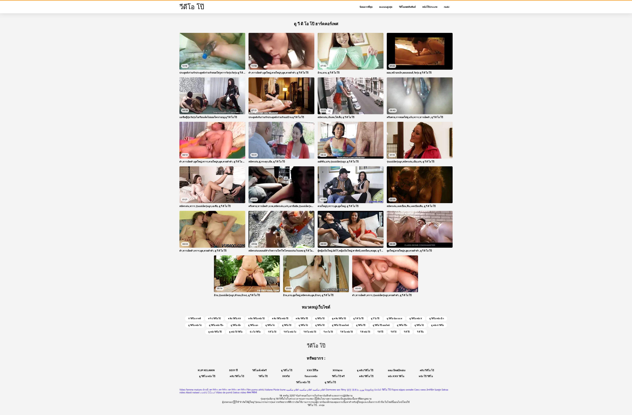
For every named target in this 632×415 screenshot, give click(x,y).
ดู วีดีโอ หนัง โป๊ (207, 376)
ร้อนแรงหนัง (310, 376)
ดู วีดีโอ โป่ (303, 325)
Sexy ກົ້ (233, 370)
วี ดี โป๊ (407, 332)
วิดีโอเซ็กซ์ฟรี (259, 370)
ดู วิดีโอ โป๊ (286, 370)
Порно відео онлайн (402, 389)
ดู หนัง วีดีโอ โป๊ (215, 332)
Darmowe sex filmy (336, 389)
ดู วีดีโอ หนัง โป (195, 325)
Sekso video (239, 392)
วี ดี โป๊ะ (420, 332)
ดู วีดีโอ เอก (253, 325)
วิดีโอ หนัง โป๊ (303, 382)
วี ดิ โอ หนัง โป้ (346, 332)
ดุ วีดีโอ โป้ (320, 318)
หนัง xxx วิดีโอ (396, 376)
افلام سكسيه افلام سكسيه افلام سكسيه (305, 389)
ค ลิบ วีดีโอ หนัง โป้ (256, 318)
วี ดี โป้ (393, 332)
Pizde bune (279, 389)
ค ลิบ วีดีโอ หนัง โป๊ (280, 318)
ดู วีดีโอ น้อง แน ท (394, 318)
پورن (362, 389)
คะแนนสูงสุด (385, 6)
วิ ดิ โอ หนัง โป (290, 332)
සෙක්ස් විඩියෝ (207, 392)
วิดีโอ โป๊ (263, 376)
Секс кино (420, 389)
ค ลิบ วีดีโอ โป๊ (302, 318)
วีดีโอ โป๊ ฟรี (338, 376)
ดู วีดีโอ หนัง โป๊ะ (216, 325)
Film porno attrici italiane (260, 389)
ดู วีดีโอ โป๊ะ (402, 325)
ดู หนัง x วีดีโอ (437, 325)
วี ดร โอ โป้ (328, 332)
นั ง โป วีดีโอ (255, 332)
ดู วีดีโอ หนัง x (415, 318)
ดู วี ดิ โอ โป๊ (358, 318)
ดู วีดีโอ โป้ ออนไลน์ (340, 325)
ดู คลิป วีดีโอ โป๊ (365, 370)
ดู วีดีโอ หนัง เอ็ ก (436, 318)
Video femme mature (190, 389)
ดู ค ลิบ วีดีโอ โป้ (339, 318)
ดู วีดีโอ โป (270, 325)
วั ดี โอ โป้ (272, 332)
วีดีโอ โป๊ (386, 389)
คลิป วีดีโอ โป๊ (366, 376)
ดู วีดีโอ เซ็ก (236, 325)
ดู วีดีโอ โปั (286, 325)
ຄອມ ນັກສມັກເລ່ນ (396, 370)
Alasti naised (192, 392)
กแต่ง (446, 6)
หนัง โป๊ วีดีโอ (426, 376)
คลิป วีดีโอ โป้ (427, 370)
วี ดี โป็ (380, 332)
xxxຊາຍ (337, 370)
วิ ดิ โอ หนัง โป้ (310, 332)
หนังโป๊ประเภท (429, 6)
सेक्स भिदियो (252, 392)
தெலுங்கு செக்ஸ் (373, 389)
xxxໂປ (286, 376)
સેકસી (205, 389)
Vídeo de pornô (224, 392)
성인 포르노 (353, 389)
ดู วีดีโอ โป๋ (419, 325)
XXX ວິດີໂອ (312, 370)
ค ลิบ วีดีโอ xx (234, 318)
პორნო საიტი (433, 389)
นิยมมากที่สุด (366, 6)
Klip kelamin (206, 370)
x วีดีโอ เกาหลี (194, 318)
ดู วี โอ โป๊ (375, 318)
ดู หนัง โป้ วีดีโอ (235, 332)
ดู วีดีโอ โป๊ (360, 325)
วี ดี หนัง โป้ (365, 332)
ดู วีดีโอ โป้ (320, 325)
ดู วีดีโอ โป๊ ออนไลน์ (381, 325)
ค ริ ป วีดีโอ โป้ (214, 318)
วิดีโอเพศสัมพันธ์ (407, 6)
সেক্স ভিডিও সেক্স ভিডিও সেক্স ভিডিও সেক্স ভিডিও (227, 389)
